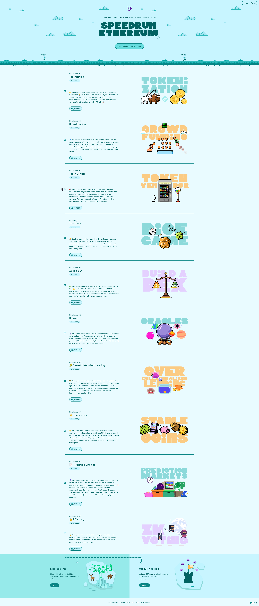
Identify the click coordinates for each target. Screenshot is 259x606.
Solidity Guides (125, 602)
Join (55, 585)
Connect (250, 3)
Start (144, 585)
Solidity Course (113, 602)
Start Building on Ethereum (129, 46)
